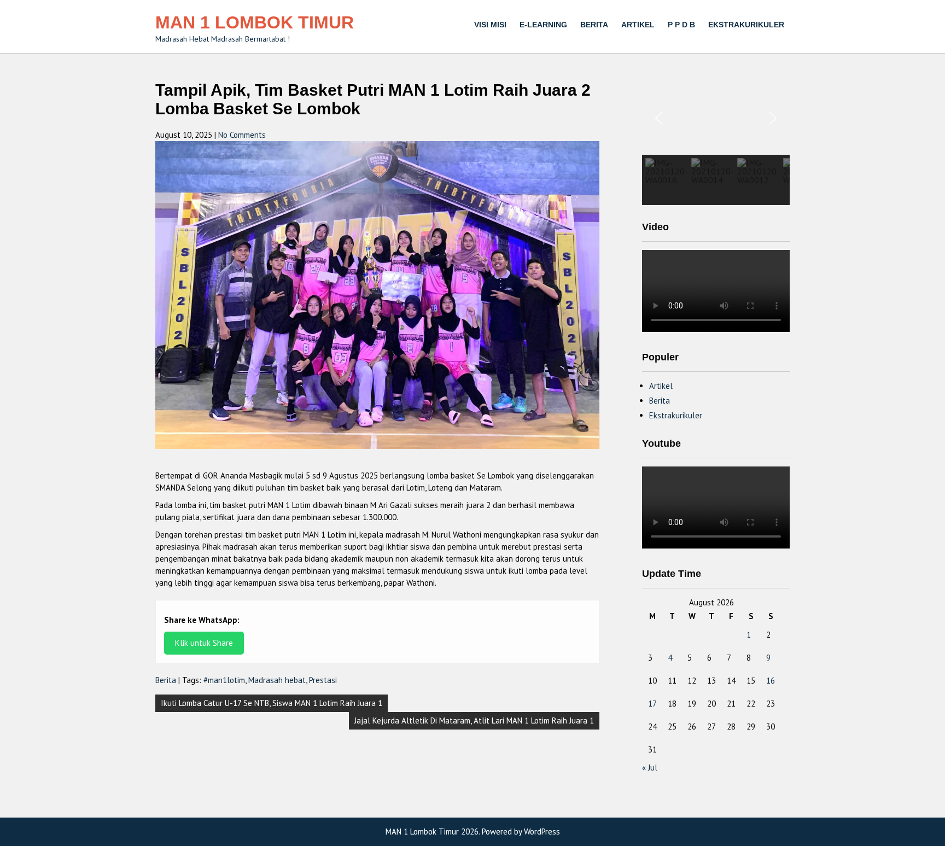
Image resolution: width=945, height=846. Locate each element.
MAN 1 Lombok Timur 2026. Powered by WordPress (473, 831)
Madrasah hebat (277, 680)
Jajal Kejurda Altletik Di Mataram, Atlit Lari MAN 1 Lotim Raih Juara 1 (474, 720)
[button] (659, 118)
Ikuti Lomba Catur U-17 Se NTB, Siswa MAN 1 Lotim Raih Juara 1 (271, 703)
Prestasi (323, 680)
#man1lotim (224, 680)
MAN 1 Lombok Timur (254, 22)
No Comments (242, 135)
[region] (716, 143)
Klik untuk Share (204, 643)
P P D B (681, 24)
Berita (594, 24)
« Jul (649, 767)
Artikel (638, 24)
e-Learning (543, 24)
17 (652, 703)
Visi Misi (490, 24)
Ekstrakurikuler (746, 24)
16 (770, 680)
